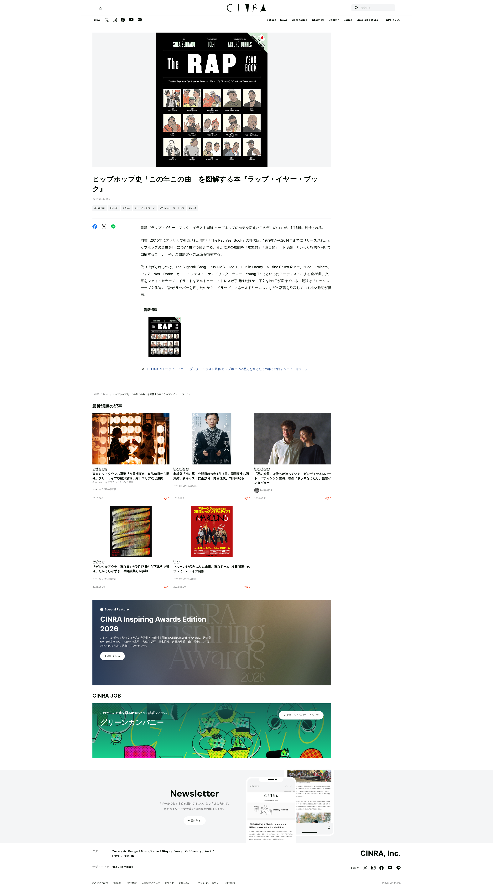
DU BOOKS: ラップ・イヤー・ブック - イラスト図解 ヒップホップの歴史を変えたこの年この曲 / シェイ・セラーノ (227, 369)
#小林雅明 (99, 208)
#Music (114, 208)
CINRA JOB (393, 20)
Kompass (126, 866)
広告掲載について (151, 883)
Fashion (128, 855)
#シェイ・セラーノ (145, 208)
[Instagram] (115, 20)
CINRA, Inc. (380, 853)
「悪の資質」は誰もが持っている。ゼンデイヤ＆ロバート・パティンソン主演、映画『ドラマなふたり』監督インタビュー (292, 478)
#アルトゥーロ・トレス (172, 208)
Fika (114, 866)
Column (334, 20)
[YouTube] (131, 20)
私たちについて (100, 883)
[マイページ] (100, 7)
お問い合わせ (186, 883)
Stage (166, 851)
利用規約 (230, 883)
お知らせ (169, 883)
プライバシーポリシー (209, 883)
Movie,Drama (150, 851)
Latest (271, 20)
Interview (317, 20)
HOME (95, 394)
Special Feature (367, 20)
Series (348, 20)
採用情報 (132, 883)
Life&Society (192, 851)
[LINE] (140, 20)
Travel (116, 855)
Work (208, 851)
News (284, 20)
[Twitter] (107, 20)
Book (106, 394)
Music (116, 851)
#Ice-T (192, 208)
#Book (126, 208)
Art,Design (130, 851)
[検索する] (355, 7)
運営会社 (118, 883)
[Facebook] (123, 20)
